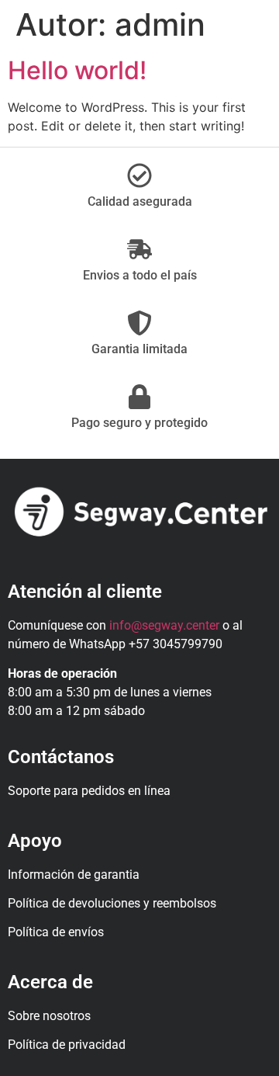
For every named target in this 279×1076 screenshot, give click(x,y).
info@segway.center (164, 625)
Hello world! (77, 70)
